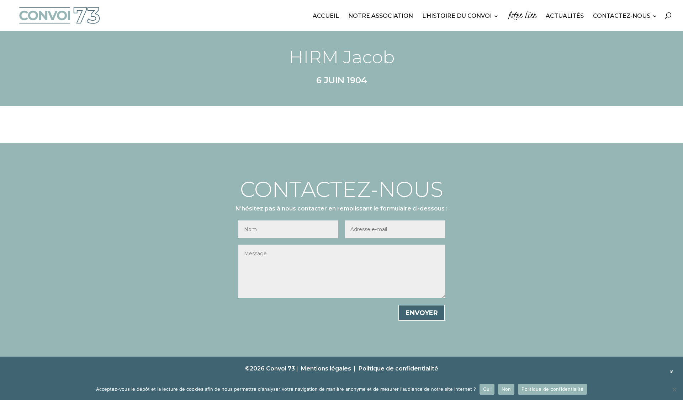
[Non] (674, 389)
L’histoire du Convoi (457, 16)
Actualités (565, 16)
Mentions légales (326, 368)
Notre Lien (522, 17)
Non (506, 389)
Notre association (380, 16)
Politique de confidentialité (398, 368)
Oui (487, 389)
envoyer (422, 313)
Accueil (326, 16)
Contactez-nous (621, 16)
